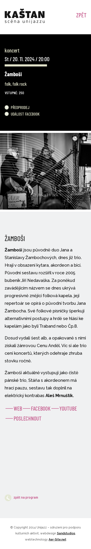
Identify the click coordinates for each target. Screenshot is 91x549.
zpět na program (26, 497)
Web (18, 408)
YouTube (68, 408)
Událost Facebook (25, 114)
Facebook (41, 408)
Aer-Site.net (57, 539)
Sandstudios (66, 533)
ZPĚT (81, 15)
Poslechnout (27, 418)
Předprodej (20, 107)
